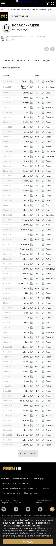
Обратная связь (30, 493)
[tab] (7, 60)
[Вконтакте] (46, 49)
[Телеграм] (16, 509)
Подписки (5, 483)
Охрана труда (39, 479)
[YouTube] (28, 509)
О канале (5, 479)
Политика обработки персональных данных (19, 488)
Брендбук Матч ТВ (20, 483)
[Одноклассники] (52, 49)
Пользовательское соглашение (43, 502)
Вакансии (45, 488)
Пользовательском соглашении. (20, 528)
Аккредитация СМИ (21, 479)
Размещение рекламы (10, 493)
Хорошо (28, 541)
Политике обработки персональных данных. (26, 524)
